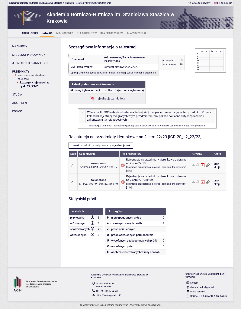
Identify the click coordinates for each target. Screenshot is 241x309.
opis (129, 170)
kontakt (194, 282)
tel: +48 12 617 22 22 (107, 291)
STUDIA (17, 94)
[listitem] (30, 33)
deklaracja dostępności (202, 287)
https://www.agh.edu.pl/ (108, 295)
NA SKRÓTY (19, 46)
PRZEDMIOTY (20, 71)
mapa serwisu (197, 291)
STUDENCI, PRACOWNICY (28, 55)
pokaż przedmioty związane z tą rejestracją (98, 145)
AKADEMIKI (19, 103)
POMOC (17, 111)
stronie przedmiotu (146, 72)
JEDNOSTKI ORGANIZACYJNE (31, 63)
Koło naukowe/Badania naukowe (32, 77)
